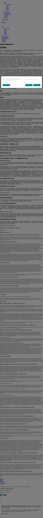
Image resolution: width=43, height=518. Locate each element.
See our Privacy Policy (5, 82)
